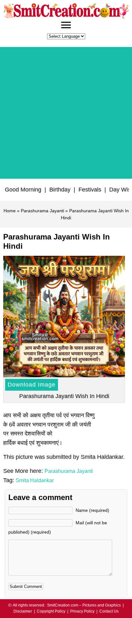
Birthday (59, 189)
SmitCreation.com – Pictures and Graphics (84, 605)
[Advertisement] (66, 113)
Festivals (89, 189)
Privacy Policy (82, 611)
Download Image (31, 384)
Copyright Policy (51, 611)
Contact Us (109, 611)
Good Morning (23, 189)
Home (10, 210)
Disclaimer (22, 611)
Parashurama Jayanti (42, 210)
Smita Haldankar (35, 480)
